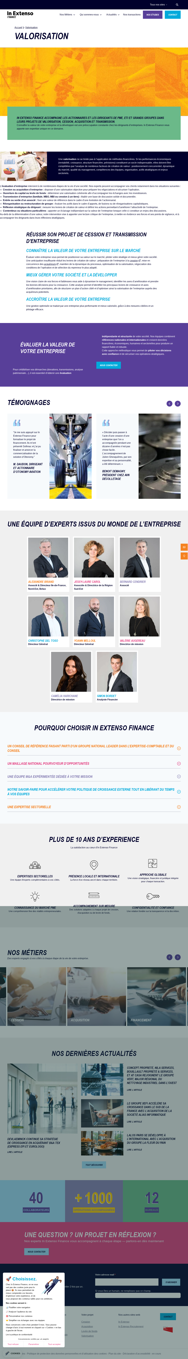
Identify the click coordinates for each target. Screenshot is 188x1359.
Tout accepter (54, 1344)
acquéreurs (50, 264)
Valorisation (87, 1336)
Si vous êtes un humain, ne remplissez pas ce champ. (123, 1291)
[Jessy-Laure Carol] (94, 564)
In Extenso (123, 1322)
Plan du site (115, 1353)
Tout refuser (13, 1344)
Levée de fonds (89, 1331)
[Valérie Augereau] (140, 621)
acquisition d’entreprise (29, 189)
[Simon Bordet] (117, 677)
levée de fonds (38, 193)
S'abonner (171, 1282)
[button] (177, 4)
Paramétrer (33, 1344)
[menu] (184, 551)
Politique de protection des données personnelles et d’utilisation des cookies (67, 1353)
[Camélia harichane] (71, 677)
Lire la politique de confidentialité (19, 1335)
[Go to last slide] (169, 404)
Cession (7, 189)
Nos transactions (132, 14)
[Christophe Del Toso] (48, 621)
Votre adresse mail (105, 1274)
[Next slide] (178, 404)
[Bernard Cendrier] (140, 564)
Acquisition (87, 1326)
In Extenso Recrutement (130, 1326)
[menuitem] (184, 547)
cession (134, 260)
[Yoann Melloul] (94, 621)
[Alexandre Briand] (48, 564)
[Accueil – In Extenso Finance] (20, 14)
